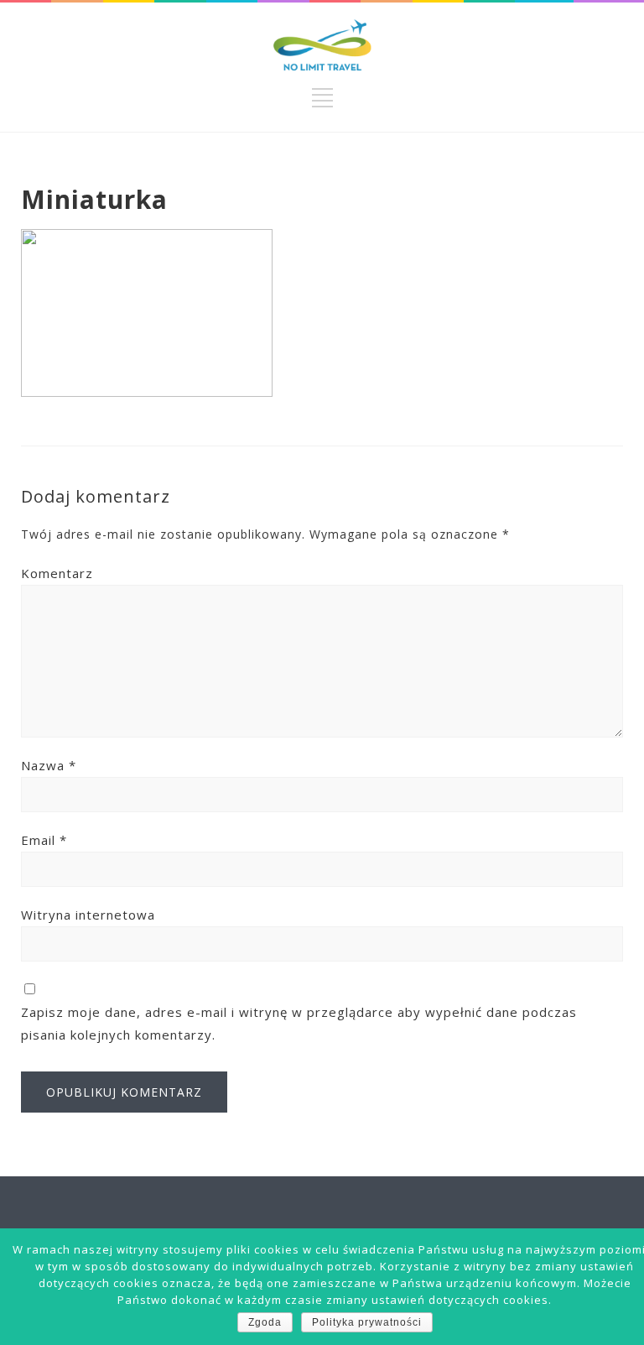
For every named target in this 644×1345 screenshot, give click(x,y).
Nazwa (48, 765)
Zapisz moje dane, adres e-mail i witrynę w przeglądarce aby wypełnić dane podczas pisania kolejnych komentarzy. (299, 1023)
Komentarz (57, 573)
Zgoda (265, 1322)
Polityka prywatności (367, 1322)
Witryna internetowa (88, 914)
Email (44, 840)
